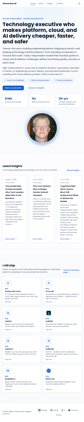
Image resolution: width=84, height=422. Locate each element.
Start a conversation (13, 88)
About (41, 3)
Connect (59, 3)
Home (33, 3)
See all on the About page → (71, 271)
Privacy (59, 415)
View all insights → (74, 170)
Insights (50, 3)
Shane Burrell (9, 3)
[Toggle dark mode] (79, 3)
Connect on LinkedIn (36, 88)
